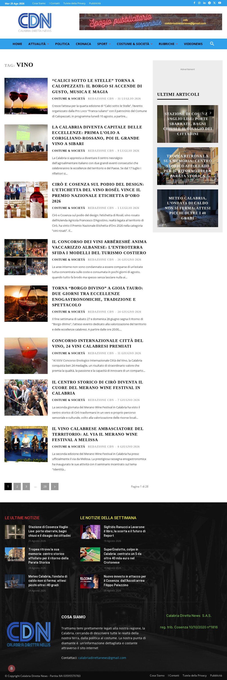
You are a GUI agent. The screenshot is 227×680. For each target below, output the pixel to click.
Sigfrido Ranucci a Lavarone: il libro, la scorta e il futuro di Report (124, 531)
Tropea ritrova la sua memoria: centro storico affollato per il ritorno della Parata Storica (188, 166)
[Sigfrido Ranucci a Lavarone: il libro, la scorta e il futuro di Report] (90, 532)
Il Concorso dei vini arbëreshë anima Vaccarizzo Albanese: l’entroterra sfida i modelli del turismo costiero (99, 247)
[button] (212, 44)
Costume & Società (68, 98)
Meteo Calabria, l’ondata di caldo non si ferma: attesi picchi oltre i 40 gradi (188, 208)
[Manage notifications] (11, 668)
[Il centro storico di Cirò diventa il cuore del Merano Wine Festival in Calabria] (26, 397)
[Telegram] (209, 3)
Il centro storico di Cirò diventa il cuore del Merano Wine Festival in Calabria (97, 387)
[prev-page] (202, 113)
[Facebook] (194, 3)
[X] (214, 3)
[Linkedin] (204, 3)
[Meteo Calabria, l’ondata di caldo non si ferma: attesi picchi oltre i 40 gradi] (15, 581)
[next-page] (55, 486)
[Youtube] (219, 3)
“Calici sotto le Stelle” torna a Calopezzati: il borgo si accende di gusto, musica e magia (97, 86)
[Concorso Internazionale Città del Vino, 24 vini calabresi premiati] (26, 356)
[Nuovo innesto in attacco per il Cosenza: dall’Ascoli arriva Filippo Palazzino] (90, 581)
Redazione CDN (101, 98)
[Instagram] (199, 3)
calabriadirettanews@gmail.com (102, 658)
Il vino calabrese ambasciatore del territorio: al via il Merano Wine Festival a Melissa (98, 434)
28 (45, 486)
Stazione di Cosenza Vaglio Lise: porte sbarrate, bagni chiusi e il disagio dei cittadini (187, 124)
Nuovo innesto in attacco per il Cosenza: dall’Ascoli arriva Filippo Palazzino (125, 581)
